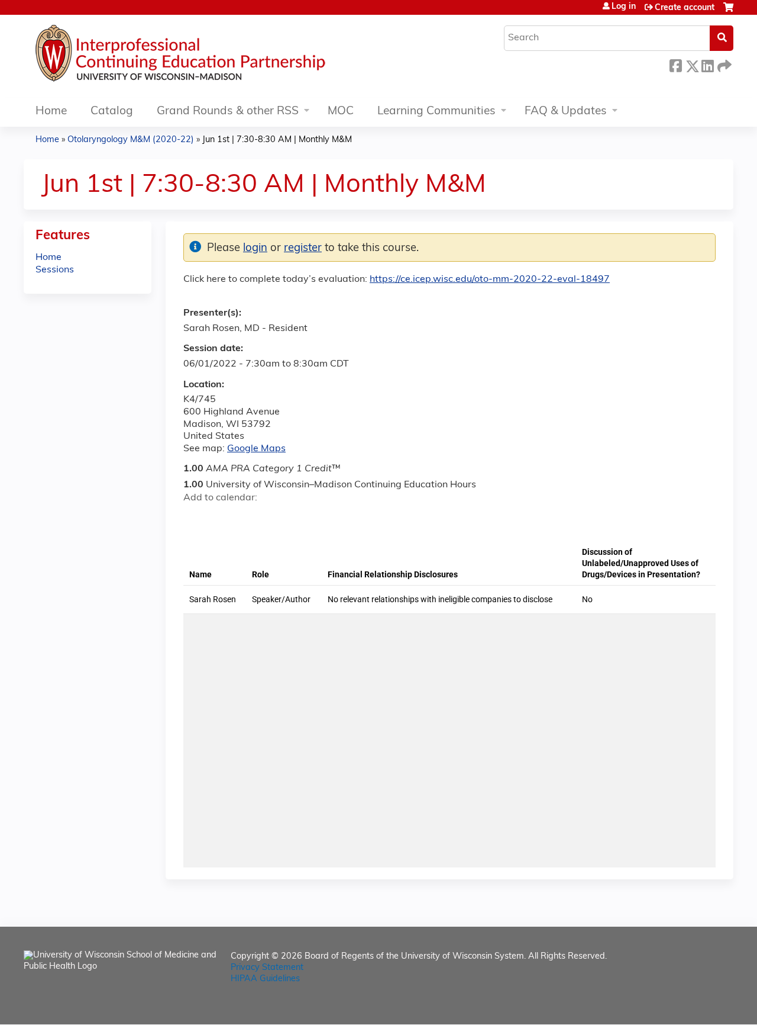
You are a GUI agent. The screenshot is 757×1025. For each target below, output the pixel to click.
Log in (624, 7)
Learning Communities (436, 111)
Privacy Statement (267, 967)
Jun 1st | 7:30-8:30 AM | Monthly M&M (277, 140)
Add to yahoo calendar (222, 519)
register (303, 248)
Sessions (54, 270)
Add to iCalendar (249, 518)
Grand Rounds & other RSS (228, 111)
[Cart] (728, 12)
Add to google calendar (195, 519)
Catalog (111, 111)
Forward (723, 64)
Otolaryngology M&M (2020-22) (130, 140)
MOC (341, 111)
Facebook (675, 64)
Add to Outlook (277, 519)
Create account (684, 8)
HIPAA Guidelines (265, 979)
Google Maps (256, 449)
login (255, 248)
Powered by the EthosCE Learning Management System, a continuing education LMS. (691, 1005)
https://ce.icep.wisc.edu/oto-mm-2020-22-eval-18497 (490, 279)
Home (51, 111)
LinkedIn (707, 64)
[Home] (216, 56)
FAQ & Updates (566, 111)
